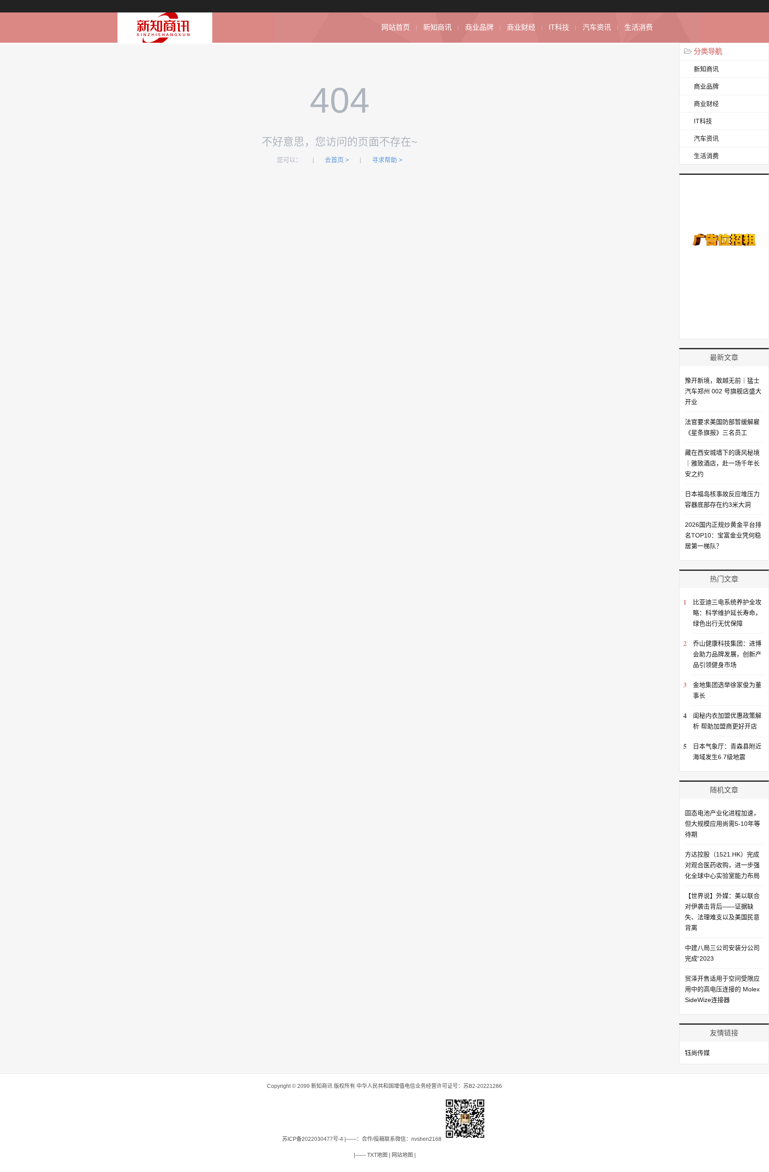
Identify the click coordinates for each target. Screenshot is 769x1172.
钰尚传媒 (697, 1052)
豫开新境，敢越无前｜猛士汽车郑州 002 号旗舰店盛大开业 (723, 391)
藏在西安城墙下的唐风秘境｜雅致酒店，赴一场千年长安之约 (722, 463)
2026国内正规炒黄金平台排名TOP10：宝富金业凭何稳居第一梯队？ (723, 535)
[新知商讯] (164, 38)
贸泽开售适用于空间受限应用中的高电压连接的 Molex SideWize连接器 (722, 989)
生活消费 (638, 27)
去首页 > (337, 159)
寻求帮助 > (387, 159)
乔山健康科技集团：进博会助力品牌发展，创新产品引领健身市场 (727, 654)
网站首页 (395, 27)
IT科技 (559, 27)
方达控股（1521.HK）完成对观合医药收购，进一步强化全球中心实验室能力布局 (722, 865)
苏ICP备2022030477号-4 (312, 1139)
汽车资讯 (597, 27)
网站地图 (402, 1155)
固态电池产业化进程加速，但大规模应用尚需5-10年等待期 (722, 823)
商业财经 (521, 27)
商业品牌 (479, 27)
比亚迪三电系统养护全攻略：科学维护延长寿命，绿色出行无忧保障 (727, 612)
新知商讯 (437, 27)
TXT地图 (377, 1155)
